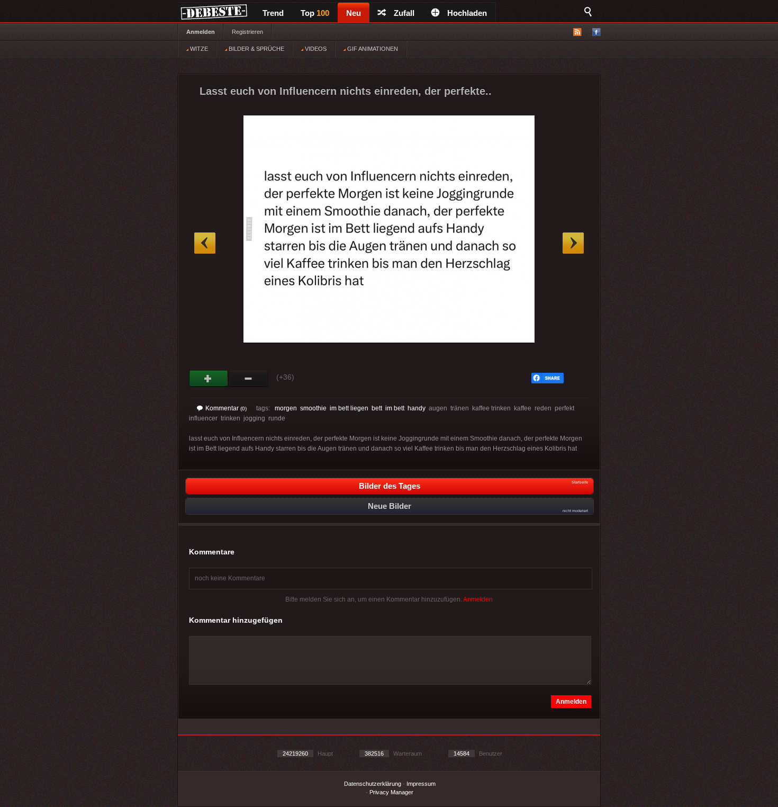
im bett (394, 408)
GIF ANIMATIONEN (372, 49)
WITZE (198, 49)
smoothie (313, 408)
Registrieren (247, 32)
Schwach (248, 378)
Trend (273, 12)
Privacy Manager (391, 792)
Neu (353, 12)
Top (315, 12)
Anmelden (200, 32)
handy (417, 408)
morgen (286, 408)
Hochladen (467, 12)
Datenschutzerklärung (372, 784)
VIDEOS (315, 49)
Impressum (421, 784)
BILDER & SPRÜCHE (255, 49)
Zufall (404, 12)
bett (377, 408)
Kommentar (226, 408)
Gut (209, 378)
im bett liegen (349, 408)
